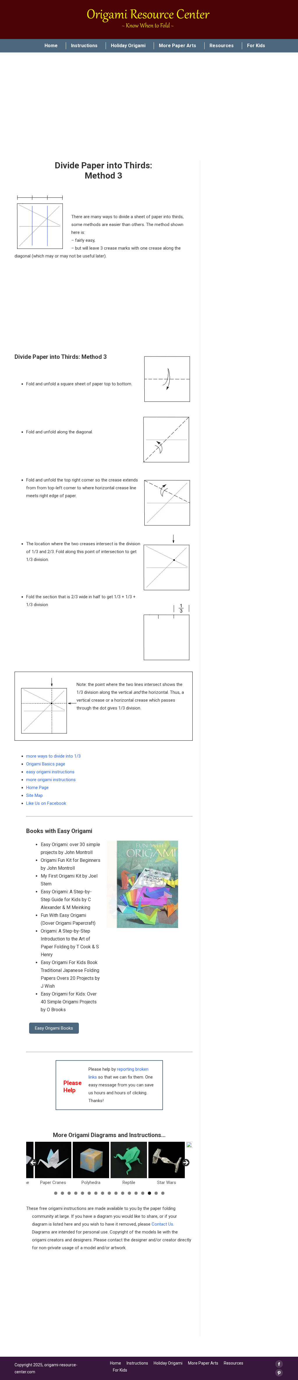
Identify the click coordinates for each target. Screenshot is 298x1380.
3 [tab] (69, 1193)
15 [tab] (149, 1193)
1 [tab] (55, 1193)
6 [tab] (89, 1193)
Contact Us (162, 1224)
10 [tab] (116, 1193)
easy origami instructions (50, 771)
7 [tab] (95, 1193)
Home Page (37, 787)
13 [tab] (136, 1193)
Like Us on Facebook (46, 803)
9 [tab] (109, 1193)
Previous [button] (33, 1163)
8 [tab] (102, 1193)
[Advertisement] (109, 1295)
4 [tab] (75, 1193)
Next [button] (185, 1163)
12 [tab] (129, 1193)
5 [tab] (82, 1193)
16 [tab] (156, 1193)
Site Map (34, 795)
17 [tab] (162, 1193)
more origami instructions (51, 779)
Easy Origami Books (54, 1028)
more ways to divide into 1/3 (53, 756)
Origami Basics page (45, 764)
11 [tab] (122, 1193)
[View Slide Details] (53, 1160)
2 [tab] (62, 1193)
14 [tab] (142, 1193)
